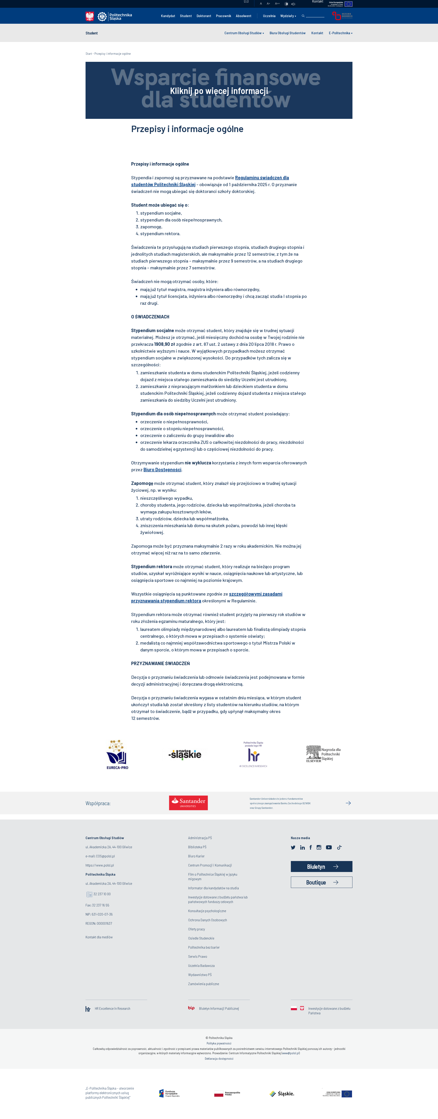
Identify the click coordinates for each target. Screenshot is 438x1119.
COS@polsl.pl (105, 856)
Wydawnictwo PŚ (200, 974)
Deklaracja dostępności (219, 1058)
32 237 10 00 (102, 894)
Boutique (316, 882)
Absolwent (243, 15)
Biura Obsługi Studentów (288, 33)
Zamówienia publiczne (203, 983)
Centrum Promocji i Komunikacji (210, 865)
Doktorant (204, 15)
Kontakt (317, 33)
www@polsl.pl (290, 1053)
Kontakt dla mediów (99, 937)
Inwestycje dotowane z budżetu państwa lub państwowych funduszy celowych (218, 899)
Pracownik (223, 15)
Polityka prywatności (219, 1043)
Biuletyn (316, 866)
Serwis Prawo (197, 956)
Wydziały (287, 15)
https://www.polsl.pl (100, 865)
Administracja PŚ (200, 837)
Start (89, 53)
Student (186, 15)
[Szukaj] (303, 16)
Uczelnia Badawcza (201, 965)
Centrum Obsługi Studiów (243, 33)
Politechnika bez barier (204, 947)
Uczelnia (269, 15)
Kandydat (168, 15)
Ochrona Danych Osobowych (207, 920)
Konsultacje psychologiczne (207, 910)
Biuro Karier (196, 856)
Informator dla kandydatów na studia (213, 888)
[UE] (338, 4)
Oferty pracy (196, 929)
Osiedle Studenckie (201, 938)
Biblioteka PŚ (197, 847)
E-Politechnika (339, 33)
